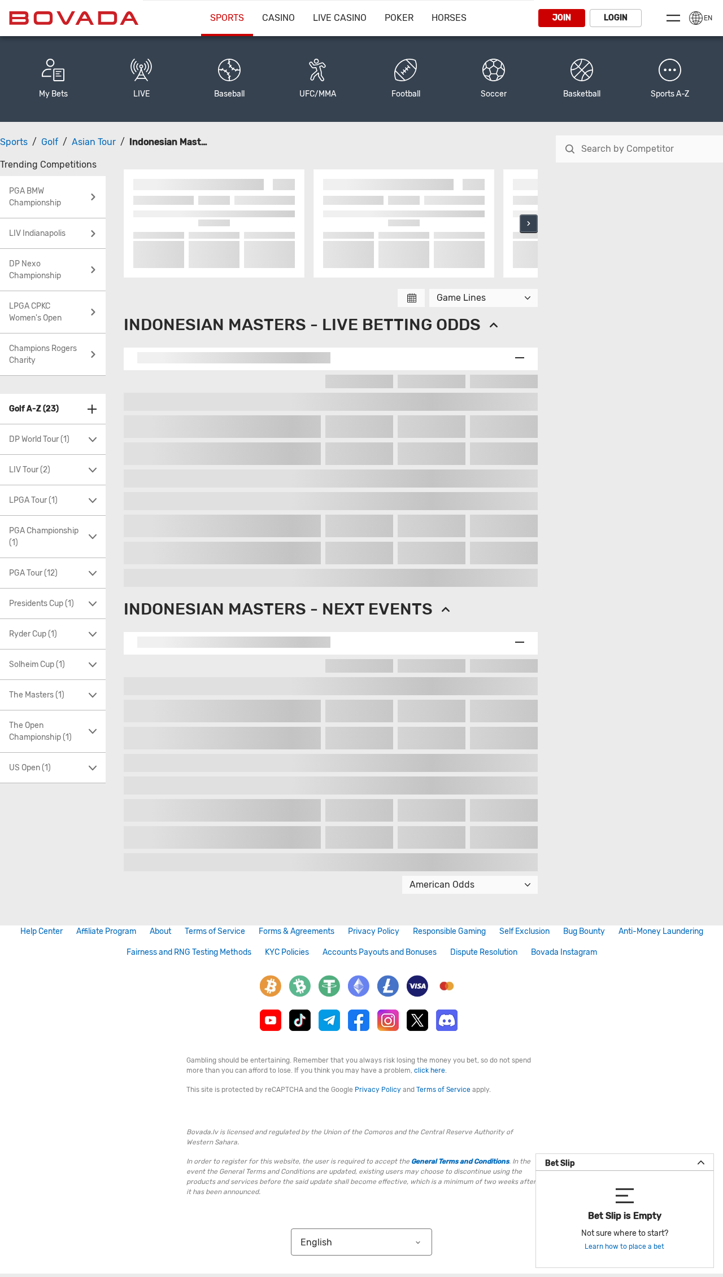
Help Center (41, 931)
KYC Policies (287, 952)
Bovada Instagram (564, 952)
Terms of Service (215, 931)
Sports (227, 17)
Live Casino (340, 17)
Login (616, 18)
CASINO (278, 17)
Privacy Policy (373, 931)
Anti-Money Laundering (661, 931)
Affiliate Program (106, 931)
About (160, 931)
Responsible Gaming (449, 931)
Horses (449, 17)
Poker (399, 17)
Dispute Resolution (483, 952)
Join (561, 18)
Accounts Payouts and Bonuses (380, 952)
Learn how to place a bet (624, 1246)
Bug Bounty (584, 931)
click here (429, 1070)
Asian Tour (94, 142)
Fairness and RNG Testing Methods (189, 952)
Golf (49, 142)
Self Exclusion (524, 931)
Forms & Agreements (296, 931)
